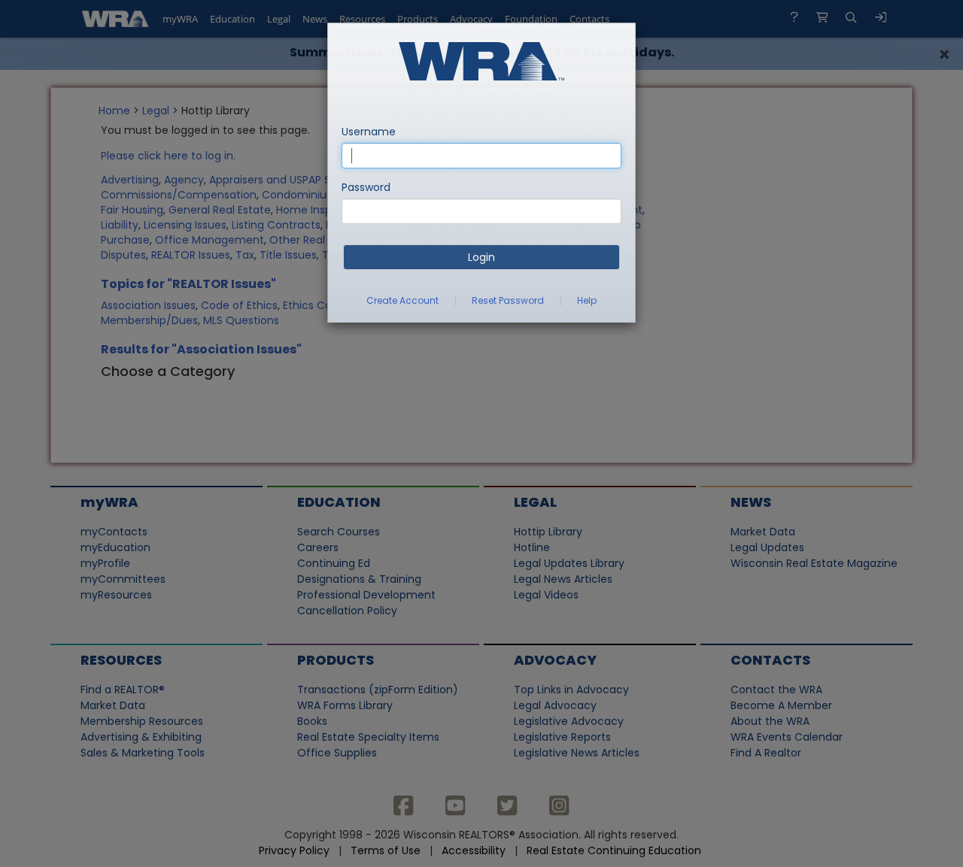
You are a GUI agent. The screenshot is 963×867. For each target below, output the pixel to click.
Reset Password (508, 300)
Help (587, 300)
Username (369, 131)
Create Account (402, 300)
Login (481, 257)
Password (366, 187)
